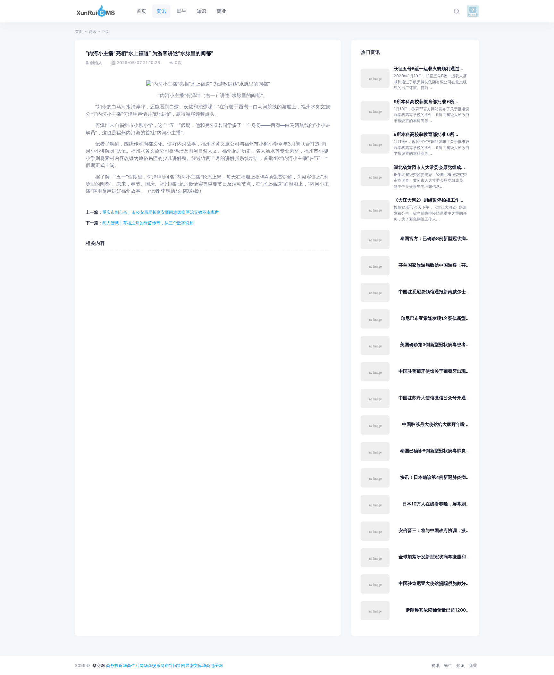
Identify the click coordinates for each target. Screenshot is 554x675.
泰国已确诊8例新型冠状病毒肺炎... (435, 450)
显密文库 (193, 665)
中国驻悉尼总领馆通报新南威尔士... (434, 291)
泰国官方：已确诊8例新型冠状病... (435, 238)
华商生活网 (133, 665)
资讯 (92, 31)
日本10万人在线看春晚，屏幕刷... (436, 503)
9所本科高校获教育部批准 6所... (426, 101)
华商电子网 (212, 665)
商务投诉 (114, 665)
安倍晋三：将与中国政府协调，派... (434, 530)
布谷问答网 (174, 665)
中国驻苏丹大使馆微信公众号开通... (434, 397)
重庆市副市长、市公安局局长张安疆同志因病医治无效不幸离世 (160, 212)
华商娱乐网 (154, 665)
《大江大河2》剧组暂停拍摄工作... (428, 200)
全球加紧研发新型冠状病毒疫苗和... (434, 556)
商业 (473, 665)
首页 (79, 31)
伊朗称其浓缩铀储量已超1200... (438, 609)
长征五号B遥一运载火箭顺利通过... (428, 68)
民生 (448, 665)
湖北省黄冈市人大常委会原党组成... (429, 167)
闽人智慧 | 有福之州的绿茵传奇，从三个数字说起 (148, 222)
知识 (460, 665)
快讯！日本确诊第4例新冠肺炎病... (435, 477)
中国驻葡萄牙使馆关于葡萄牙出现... (434, 371)
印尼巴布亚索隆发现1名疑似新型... (435, 318)
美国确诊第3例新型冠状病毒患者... (435, 344)
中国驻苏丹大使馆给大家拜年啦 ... (436, 424)
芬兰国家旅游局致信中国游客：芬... (434, 265)
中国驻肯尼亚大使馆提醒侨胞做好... (434, 583)
